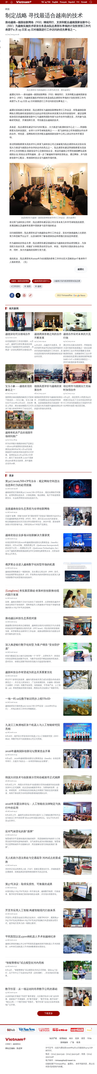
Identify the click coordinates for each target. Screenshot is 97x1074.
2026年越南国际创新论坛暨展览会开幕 (27, 751)
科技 (7, 9)
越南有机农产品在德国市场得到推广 (19, 434)
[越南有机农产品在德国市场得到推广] (19, 420)
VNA (89, 1038)
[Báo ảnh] (65, 1029)
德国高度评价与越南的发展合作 (48, 388)
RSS (71, 1038)
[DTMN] (48, 1029)
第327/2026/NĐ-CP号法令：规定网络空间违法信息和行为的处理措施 (32, 483)
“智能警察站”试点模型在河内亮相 (24, 962)
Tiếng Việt (45, 2)
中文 (78, 2)
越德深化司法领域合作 (17, 334)
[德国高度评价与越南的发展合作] (48, 373)
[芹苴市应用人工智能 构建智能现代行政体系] (77, 917)
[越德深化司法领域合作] (19, 321)
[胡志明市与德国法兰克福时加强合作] (77, 373)
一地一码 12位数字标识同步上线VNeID (27, 698)
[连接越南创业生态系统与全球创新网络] (77, 516)
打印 (24, 295)
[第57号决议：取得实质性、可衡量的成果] (77, 891)
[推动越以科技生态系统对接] (77, 625)
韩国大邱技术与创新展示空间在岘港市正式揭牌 (32, 777)
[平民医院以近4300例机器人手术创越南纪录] (77, 944)
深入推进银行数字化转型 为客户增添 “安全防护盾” (32, 646)
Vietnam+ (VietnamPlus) (24, 2)
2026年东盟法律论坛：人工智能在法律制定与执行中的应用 (33, 805)
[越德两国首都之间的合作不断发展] (48, 321)
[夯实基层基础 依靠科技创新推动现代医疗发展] (77, 598)
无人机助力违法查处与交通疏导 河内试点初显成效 (33, 859)
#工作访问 (15, 286)
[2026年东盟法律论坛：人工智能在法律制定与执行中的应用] (77, 811)
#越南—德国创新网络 (20, 281)
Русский (84, 2)
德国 (29, 286)
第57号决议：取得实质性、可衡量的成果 (28, 884)
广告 (72, 1042)
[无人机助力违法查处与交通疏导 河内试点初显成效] (77, 865)
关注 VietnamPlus (64, 295)
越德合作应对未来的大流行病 (77, 336)
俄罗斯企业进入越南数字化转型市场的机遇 (30, 564)
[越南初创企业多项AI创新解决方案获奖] (77, 542)
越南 (39, 286)
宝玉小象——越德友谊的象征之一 (18, 388)
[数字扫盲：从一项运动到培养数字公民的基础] (77, 996)
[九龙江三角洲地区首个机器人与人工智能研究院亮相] (77, 732)
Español (71, 2)
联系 (78, 1042)
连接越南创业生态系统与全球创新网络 (27, 508)
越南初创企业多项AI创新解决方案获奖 (27, 535)
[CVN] (32, 1029)
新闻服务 (64, 1042)
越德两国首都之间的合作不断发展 (48, 336)
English (55, 2)
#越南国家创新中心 (41, 281)
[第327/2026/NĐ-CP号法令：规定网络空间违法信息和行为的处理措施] (77, 488)
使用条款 (63, 1038)
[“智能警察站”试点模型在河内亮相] (77, 970)
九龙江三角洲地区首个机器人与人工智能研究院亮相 (32, 726)
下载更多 (48, 1013)
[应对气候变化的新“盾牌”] (77, 838)
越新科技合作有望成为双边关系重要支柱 (28, 672)
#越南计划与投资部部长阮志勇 (67, 281)
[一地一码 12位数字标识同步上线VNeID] (77, 706)
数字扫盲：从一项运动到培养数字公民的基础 (31, 988)
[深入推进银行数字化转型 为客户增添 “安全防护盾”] (77, 652)
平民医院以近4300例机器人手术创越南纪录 (30, 936)
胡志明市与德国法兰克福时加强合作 (77, 388)
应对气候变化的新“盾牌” (19, 831)
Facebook (11, 295)
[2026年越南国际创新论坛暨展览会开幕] (77, 758)
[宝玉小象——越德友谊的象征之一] (19, 373)
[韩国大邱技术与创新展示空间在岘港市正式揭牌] (77, 784)
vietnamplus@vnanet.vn (65, 1060)
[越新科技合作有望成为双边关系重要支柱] (77, 679)
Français (63, 2)
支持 (77, 1038)
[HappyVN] (81, 1029)
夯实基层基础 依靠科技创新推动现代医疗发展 (32, 592)
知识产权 (53, 1038)
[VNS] (14, 1029)
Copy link (30, 295)
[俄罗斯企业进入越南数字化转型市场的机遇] (77, 572)
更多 (11, 475)
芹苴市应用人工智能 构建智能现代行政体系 (30, 910)
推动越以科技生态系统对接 (21, 618)
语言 (83, 1038)
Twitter (18, 295)
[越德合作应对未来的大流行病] (77, 321)
